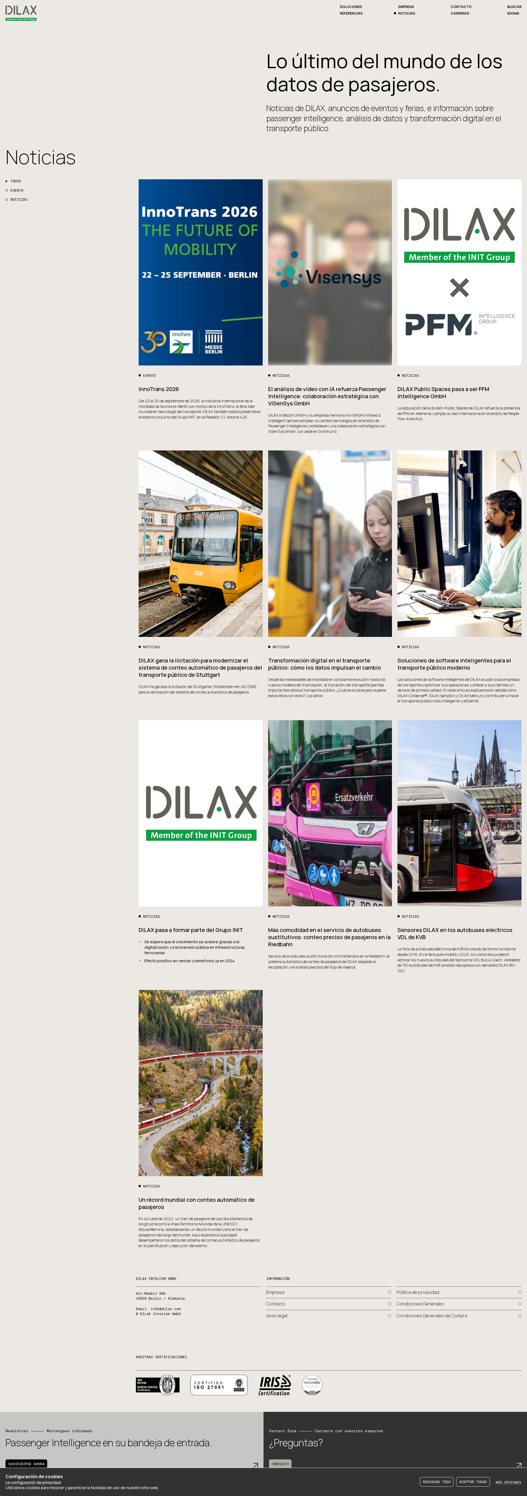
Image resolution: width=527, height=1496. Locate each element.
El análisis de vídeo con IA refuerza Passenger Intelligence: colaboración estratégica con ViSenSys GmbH (327, 396)
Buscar (514, 7)
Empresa (406, 7)
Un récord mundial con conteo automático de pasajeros (197, 1203)
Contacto (461, 7)
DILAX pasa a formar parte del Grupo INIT (191, 930)
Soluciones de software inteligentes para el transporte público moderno (454, 664)
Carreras (460, 13)
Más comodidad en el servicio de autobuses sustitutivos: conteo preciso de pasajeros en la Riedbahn (329, 937)
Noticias (406, 13)
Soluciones (351, 7)
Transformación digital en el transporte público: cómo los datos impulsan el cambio (324, 664)
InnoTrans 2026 (159, 389)
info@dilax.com (165, 1309)
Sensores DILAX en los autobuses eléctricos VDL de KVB (454, 933)
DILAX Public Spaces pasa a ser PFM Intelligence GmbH (443, 392)
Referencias (351, 13)
